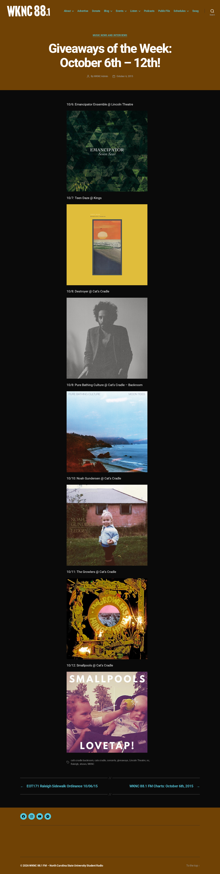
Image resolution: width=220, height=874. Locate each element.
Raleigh (75, 764)
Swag (195, 10)
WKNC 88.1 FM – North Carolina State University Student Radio (66, 865)
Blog (106, 10)
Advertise (82, 10)
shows (83, 764)
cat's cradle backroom (82, 760)
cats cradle (100, 760)
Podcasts (149, 10)
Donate (96, 10)
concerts (111, 760)
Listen (133, 10)
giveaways (122, 760)
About (67, 10)
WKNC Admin (101, 76)
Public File (164, 10)
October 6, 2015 (125, 76)
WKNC (91, 764)
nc (148, 760)
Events (119, 10)
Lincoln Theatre (137, 760)
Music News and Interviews (110, 35)
